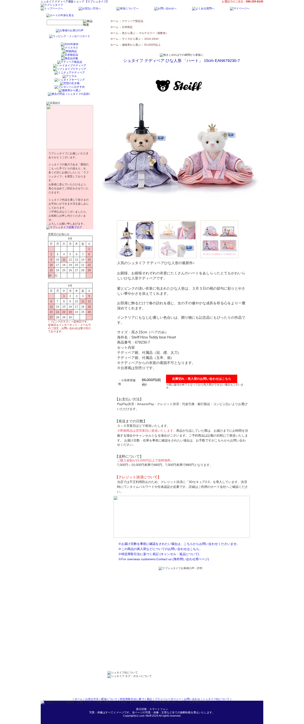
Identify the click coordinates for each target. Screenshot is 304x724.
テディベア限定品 (132, 21)
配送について (109, 699)
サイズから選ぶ (131, 38)
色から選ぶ (128, 33)
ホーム (114, 21)
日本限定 (127, 27)
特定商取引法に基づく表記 (136, 699)
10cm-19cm (151, 38)
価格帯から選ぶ (131, 44)
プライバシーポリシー (168, 699)
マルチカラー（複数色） (153, 33)
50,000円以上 (152, 44)
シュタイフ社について (216, 699)
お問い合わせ (192, 699)
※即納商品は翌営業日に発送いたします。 (146, 430)
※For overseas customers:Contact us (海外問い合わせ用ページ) (163, 559)
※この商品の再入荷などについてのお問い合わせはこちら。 (160, 549)
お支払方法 (92, 699)
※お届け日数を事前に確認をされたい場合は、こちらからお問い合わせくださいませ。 (179, 544)
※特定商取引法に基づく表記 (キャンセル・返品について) (158, 554)
